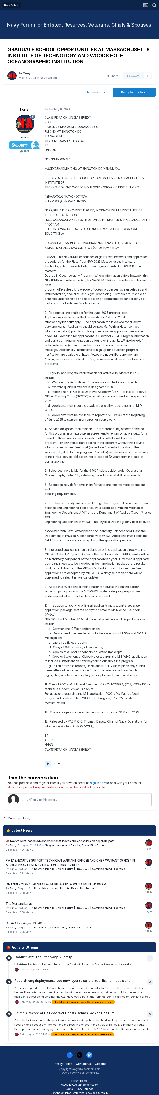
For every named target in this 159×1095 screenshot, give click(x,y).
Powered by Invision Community (79, 1072)
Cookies (100, 1064)
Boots (69, 1088)
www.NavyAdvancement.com (79, 1084)
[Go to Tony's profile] (12, 75)
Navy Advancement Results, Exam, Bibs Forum (75, 845)
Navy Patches (84, 1088)
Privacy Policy (62, 1064)
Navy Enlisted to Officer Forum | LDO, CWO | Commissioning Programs (79, 868)
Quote (58, 763)
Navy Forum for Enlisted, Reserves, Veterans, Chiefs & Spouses (79, 25)
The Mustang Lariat (19, 903)
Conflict (45, 969)
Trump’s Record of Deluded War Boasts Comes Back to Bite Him (64, 1013)
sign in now (98, 783)
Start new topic (95, 92)
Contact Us (83, 1064)
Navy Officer (48, 77)
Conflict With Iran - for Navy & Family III (44, 957)
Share (113, 75)
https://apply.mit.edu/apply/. (63, 322)
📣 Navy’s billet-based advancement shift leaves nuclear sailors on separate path (60, 841)
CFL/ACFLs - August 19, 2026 (25, 923)
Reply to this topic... (43, 799)
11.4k (26, 151)
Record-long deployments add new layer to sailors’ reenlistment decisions (72, 981)
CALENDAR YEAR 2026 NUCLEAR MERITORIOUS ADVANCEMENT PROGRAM (56, 884)
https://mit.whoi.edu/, (129, 340)
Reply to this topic (134, 92)
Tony (26, 73)
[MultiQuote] (48, 764)
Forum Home (79, 1080)
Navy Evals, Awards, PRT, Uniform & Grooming (64, 927)
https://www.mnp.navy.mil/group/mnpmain (110, 354)
